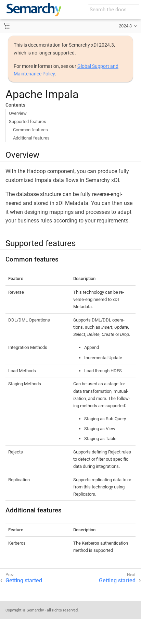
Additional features (31, 138)
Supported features (27, 121)
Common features (30, 129)
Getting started (23, 580)
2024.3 (125, 25)
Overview (18, 113)
